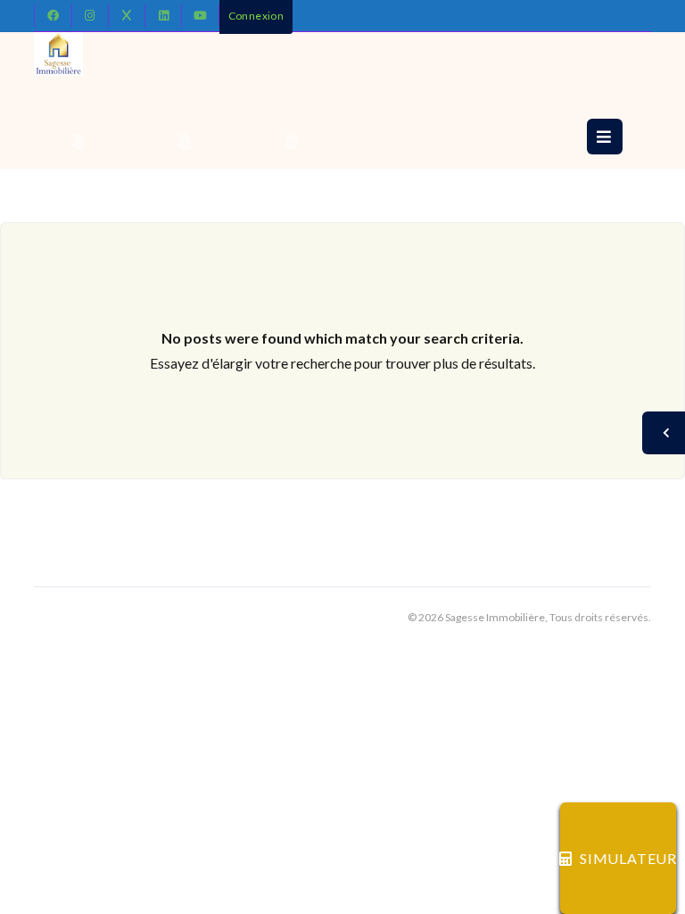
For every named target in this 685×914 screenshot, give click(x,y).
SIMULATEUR (628, 858)
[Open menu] (605, 136)
